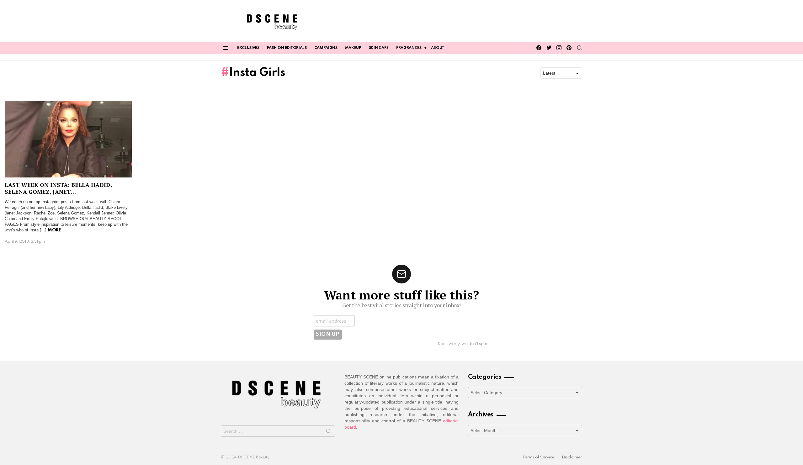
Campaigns (326, 48)
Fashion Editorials (287, 48)
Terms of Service (538, 457)
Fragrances (409, 48)
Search (328, 432)
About (437, 48)
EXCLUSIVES (248, 48)
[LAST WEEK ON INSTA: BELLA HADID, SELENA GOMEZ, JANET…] (68, 139)
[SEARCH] (579, 48)
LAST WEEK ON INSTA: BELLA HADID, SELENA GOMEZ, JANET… (58, 188)
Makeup (353, 48)
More (54, 230)
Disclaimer (572, 457)
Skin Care (379, 48)
